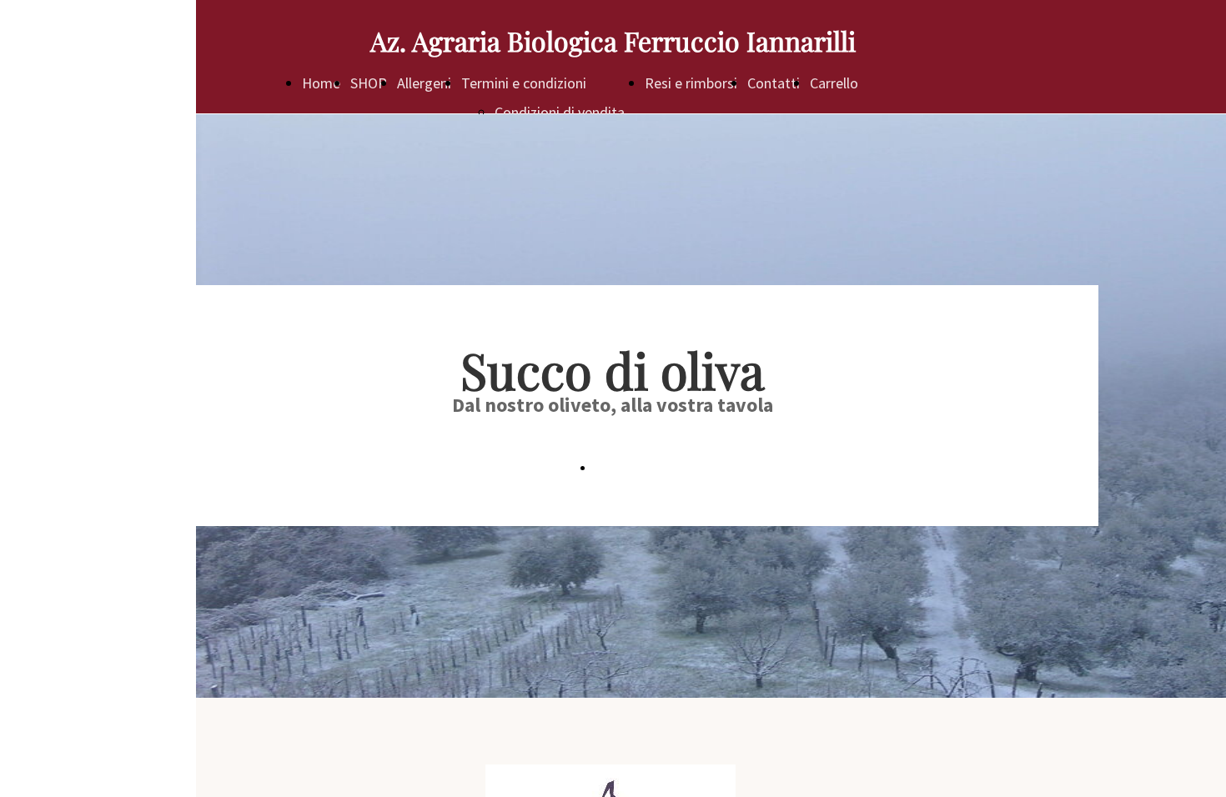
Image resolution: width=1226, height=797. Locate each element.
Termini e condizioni (523, 83)
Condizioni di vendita (560, 112)
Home (321, 83)
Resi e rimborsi (691, 83)
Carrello (834, 83)
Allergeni (424, 83)
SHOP (368, 83)
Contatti (773, 83)
